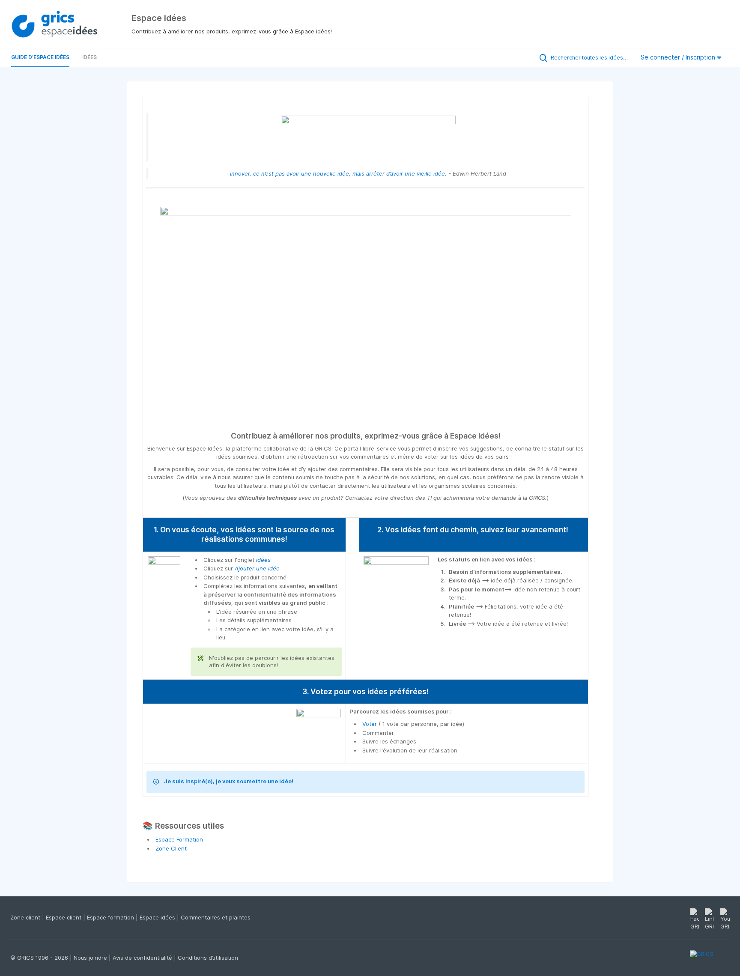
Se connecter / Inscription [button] (679, 57)
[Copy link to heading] (504, 436)
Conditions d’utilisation (208, 957)
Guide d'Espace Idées (40, 57)
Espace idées (158, 917)
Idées (89, 57)
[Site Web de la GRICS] (710, 958)
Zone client (26, 917)
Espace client (64, 917)
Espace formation (111, 917)
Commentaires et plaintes (216, 917)
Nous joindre (91, 957)
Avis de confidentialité (143, 957)
